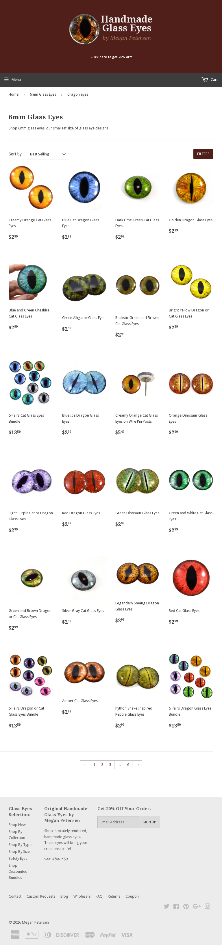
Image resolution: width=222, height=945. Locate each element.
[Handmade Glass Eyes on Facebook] (176, 907)
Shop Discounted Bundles (18, 871)
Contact (15, 896)
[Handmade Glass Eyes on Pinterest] (186, 907)
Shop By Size (19, 851)
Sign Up (149, 822)
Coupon (132, 896)
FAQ (99, 896)
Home (13, 94)
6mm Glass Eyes (43, 94)
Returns (114, 896)
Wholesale (81, 896)
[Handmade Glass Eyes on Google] (197, 907)
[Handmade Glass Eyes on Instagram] (207, 907)
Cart (214, 79)
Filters (203, 154)
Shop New (17, 825)
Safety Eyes (18, 858)
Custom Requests (41, 896)
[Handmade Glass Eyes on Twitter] (166, 907)
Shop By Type (20, 844)
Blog (64, 896)
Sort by (15, 154)
